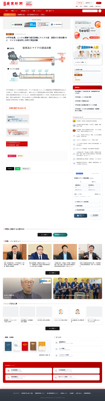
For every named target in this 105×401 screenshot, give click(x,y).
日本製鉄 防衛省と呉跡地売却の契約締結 (86, 121)
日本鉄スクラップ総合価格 (82, 201)
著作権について (64, 393)
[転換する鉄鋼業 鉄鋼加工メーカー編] (33, 346)
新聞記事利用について (40, 393)
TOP (6, 10)
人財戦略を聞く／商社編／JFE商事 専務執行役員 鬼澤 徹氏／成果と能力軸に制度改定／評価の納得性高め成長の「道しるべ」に (89, 154)
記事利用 (85, 6)
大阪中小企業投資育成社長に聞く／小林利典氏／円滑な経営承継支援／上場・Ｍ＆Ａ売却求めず (90, 264)
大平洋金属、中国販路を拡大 (82, 101)
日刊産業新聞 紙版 (13, 145)
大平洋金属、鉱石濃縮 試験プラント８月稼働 (86, 105)
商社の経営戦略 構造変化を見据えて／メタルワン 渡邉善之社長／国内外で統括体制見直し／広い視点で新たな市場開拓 (40, 264)
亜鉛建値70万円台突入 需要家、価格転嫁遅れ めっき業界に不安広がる (88, 163)
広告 (81, 6)
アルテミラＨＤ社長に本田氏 (60, 320)
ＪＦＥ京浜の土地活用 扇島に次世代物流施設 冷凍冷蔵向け (88, 144)
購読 (77, 6)
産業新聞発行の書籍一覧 (44, 355)
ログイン (98, 2)
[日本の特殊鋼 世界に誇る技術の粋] (16, 346)
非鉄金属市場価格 (80, 210)
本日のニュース (12, 155)
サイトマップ (16, 393)
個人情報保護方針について (52, 393)
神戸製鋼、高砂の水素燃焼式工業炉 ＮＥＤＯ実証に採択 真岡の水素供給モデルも (88, 130)
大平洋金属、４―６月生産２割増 (83, 97)
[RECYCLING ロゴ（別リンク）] (95, 281)
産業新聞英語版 (87, 393)
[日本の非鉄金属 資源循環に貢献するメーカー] (8, 346)
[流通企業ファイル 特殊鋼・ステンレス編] (41, 346)
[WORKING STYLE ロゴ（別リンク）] (45, 281)
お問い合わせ (97, 6)
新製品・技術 (78, 75)
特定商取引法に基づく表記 (27, 393)
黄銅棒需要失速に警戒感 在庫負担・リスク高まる (88, 159)
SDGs (42, 14)
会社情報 (91, 6)
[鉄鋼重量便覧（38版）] (25, 346)
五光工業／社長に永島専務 (44, 320)
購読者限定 (20, 155)
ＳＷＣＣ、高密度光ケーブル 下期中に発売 (87, 140)
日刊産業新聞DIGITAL (13, 142)
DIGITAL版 (80, 2)
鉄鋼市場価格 (79, 205)
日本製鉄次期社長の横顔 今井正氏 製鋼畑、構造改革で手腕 (88, 125)
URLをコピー (26, 168)
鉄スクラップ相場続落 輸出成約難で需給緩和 (87, 148)
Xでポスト (10, 168)
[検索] (99, 10)
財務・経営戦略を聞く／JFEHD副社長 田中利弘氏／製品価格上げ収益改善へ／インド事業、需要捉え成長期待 (14, 264)
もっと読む (44, 234)
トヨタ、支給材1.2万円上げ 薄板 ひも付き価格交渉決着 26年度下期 (89, 135)
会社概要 (71, 393)
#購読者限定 (77, 79)
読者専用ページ (89, 2)
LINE (17, 168)
